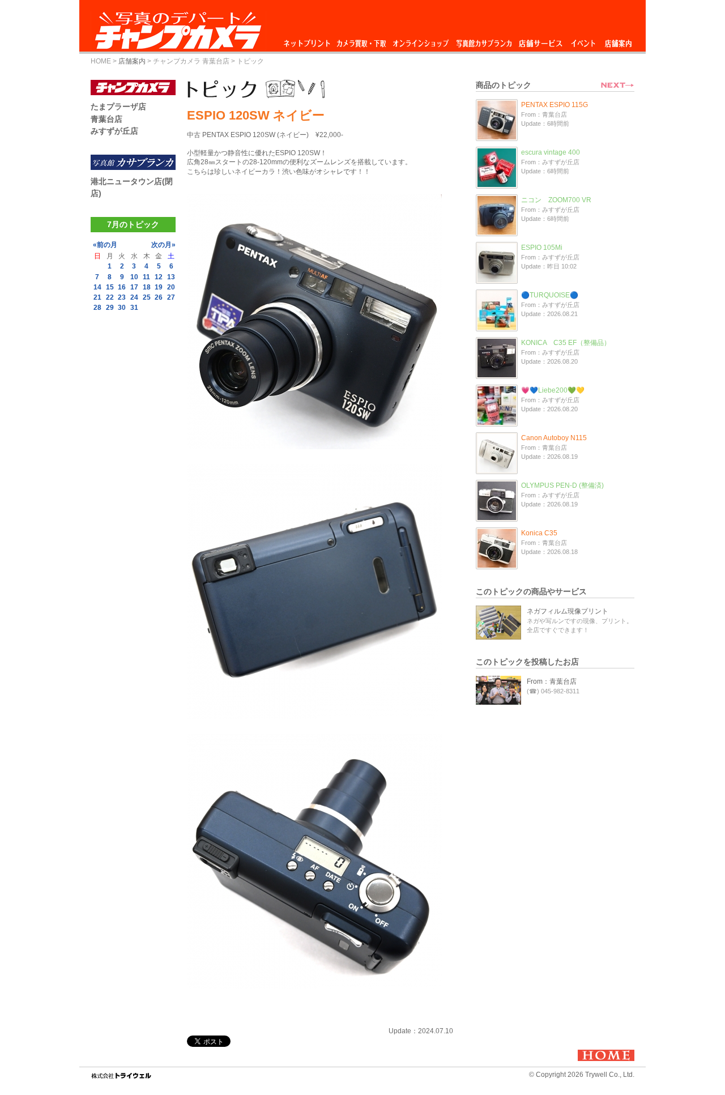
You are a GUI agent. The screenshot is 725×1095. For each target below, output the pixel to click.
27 (171, 297)
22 (110, 297)
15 (110, 287)
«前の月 (105, 245)
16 (122, 287)
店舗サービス (540, 40)
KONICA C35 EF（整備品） (566, 343)
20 (171, 287)
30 (122, 308)
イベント (583, 40)
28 (97, 308)
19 (159, 287)
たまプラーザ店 (118, 106)
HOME (101, 61)
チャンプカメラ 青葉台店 (191, 61)
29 (110, 308)
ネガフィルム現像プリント (567, 611)
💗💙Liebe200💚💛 (553, 390)
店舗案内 (618, 40)
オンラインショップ (420, 40)
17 (134, 287)
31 (134, 308)
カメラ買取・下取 (362, 40)
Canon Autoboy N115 (554, 438)
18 (147, 287)
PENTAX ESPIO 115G (554, 105)
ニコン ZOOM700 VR (556, 200)
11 (146, 277)
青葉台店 (106, 118)
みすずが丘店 (114, 130)
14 (97, 287)
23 (122, 297)
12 (159, 277)
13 (171, 277)
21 (97, 297)
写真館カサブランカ (483, 40)
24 (134, 297)
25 (147, 297)
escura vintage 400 (550, 152)
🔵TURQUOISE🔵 (549, 295)
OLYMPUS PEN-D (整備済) (562, 485)
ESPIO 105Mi (541, 248)
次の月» (163, 245)
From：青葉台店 (552, 681)
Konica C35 (539, 533)
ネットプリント (308, 40)
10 (134, 277)
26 (159, 297)
